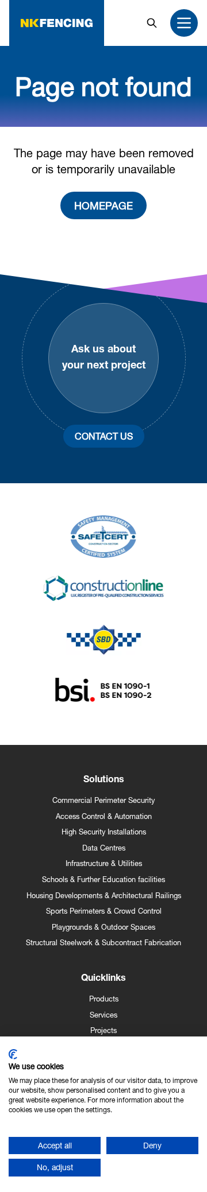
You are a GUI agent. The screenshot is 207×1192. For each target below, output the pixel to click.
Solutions (103, 780)
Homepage (103, 205)
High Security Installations (104, 832)
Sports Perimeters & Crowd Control (104, 911)
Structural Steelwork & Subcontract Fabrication (103, 942)
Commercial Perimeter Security (103, 800)
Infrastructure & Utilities (104, 863)
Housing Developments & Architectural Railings (103, 895)
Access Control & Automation (104, 816)
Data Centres (103, 848)
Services (103, 1015)
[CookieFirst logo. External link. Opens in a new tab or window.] (13, 1054)
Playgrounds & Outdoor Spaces (103, 927)
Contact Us (104, 435)
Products (103, 999)
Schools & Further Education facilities (103, 879)
